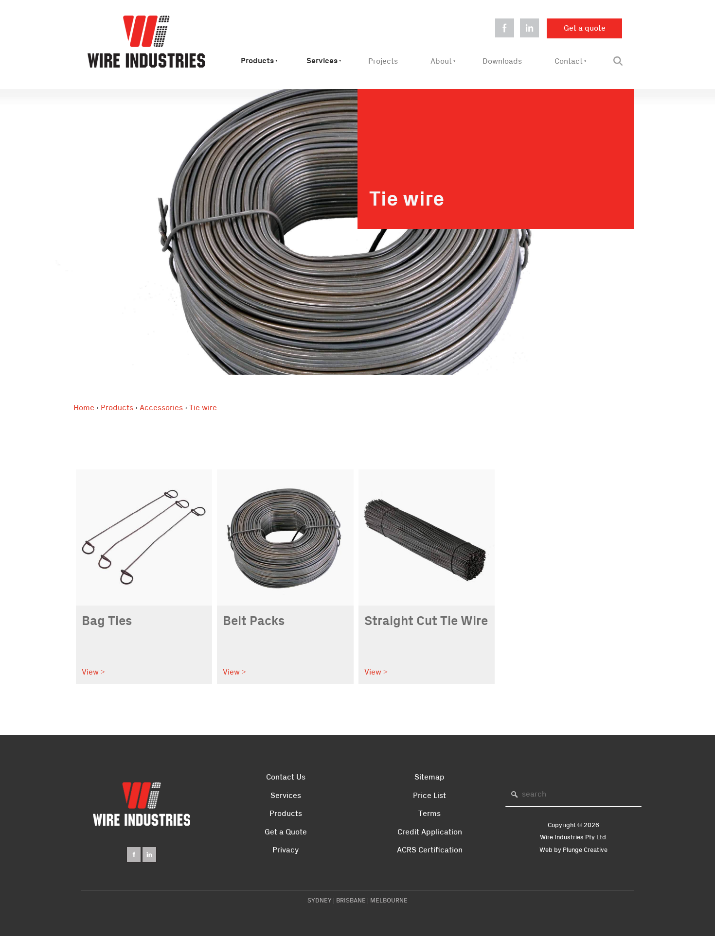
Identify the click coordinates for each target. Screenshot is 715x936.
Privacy (285, 850)
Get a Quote (286, 832)
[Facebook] (133, 855)
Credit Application (429, 832)
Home (83, 407)
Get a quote (568, 24)
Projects (383, 61)
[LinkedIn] (149, 855)
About (441, 61)
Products (257, 61)
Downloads (502, 61)
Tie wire (203, 407)
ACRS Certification (430, 850)
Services (322, 61)
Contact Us (285, 777)
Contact (568, 61)
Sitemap (429, 777)
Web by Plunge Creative (573, 850)
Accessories (161, 407)
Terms (429, 813)
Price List (429, 795)
